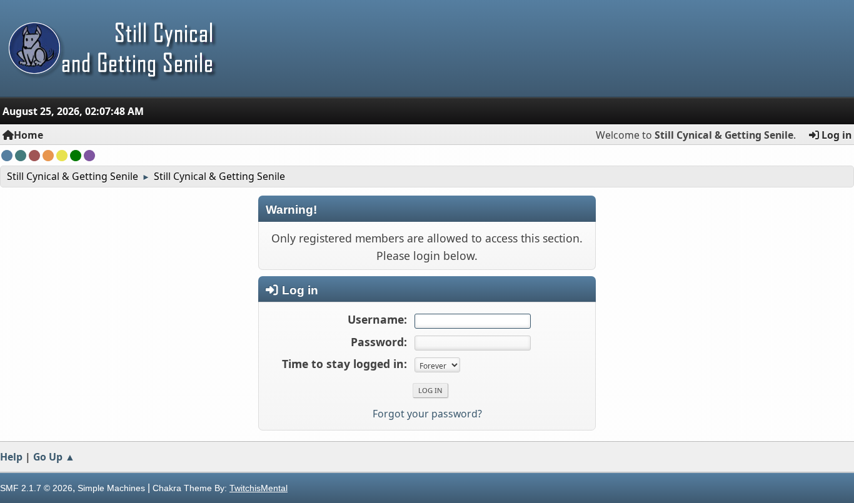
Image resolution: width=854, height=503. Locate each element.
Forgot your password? (427, 414)
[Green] (75, 155)
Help (11, 457)
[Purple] (89, 155)
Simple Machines (111, 488)
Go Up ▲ (54, 457)
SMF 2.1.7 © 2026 (36, 488)
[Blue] (7, 155)
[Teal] (20, 155)
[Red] (34, 155)
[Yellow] (62, 155)
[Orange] (48, 155)
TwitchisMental (258, 488)
